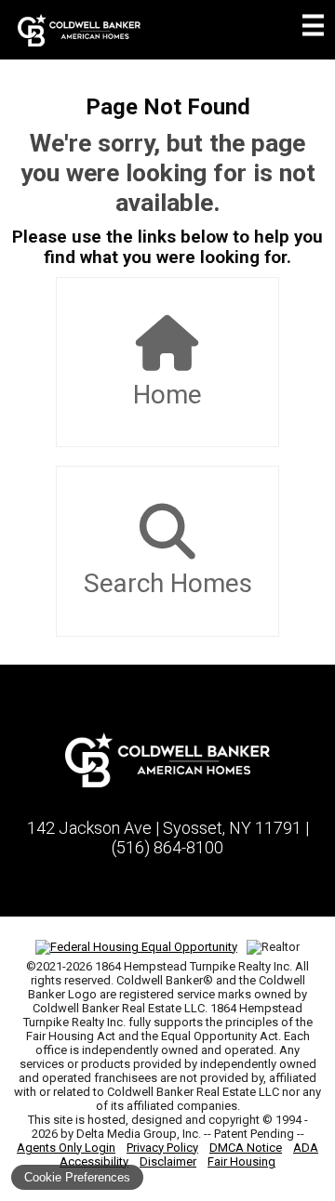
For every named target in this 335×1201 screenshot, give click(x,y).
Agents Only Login (66, 1148)
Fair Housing (241, 1161)
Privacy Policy (162, 1148)
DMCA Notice (245, 1148)
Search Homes (168, 583)
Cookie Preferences (77, 1177)
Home (167, 394)
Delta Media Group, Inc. (138, 1134)
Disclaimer (168, 1161)
